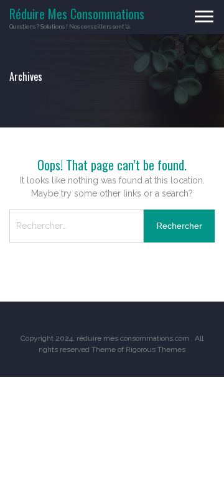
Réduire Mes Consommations (76, 13)
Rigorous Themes (155, 349)
